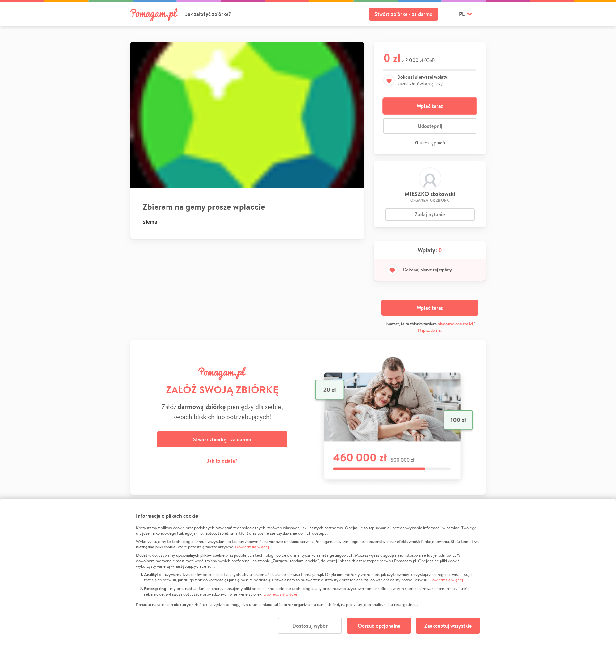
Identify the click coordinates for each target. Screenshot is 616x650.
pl (462, 14)
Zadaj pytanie (430, 214)
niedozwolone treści (455, 324)
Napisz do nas (430, 330)
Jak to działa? (222, 460)
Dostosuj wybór (310, 625)
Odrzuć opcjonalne (379, 625)
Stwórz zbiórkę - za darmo (403, 14)
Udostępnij (430, 125)
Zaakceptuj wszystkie (448, 625)
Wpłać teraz (430, 106)
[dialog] (308, 574)
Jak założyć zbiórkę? (208, 14)
